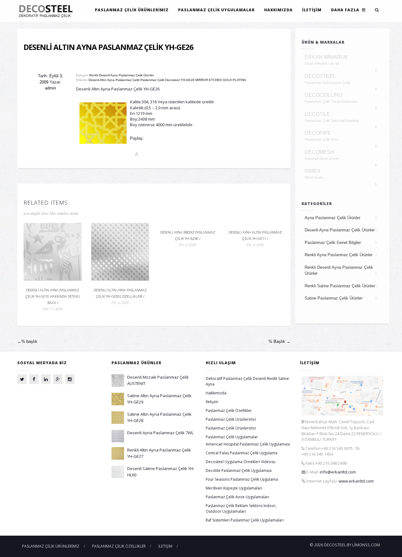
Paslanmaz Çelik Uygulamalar (216, 10)
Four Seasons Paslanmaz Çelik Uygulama (242, 479)
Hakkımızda (278, 10)
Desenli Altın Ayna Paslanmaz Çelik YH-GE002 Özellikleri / (120, 296)
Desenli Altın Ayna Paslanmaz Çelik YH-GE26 (108, 47)
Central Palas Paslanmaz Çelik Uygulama (241, 453)
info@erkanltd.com (338, 472)
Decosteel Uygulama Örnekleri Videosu (240, 461)
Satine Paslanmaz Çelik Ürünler (333, 298)
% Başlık (280, 341)
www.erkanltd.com (356, 481)
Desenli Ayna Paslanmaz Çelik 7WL (160, 432)
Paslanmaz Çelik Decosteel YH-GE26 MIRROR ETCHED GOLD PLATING (193, 80)
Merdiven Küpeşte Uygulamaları (234, 488)
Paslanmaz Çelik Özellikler (229, 410)
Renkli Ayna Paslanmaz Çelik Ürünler (338, 254)
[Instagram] (69, 379)
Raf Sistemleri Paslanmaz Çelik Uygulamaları (245, 520)
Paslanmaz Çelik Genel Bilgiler (333, 242)
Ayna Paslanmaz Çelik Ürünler (332, 217)
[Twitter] (22, 379)
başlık (27, 341)
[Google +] (57, 379)
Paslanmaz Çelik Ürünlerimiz (132, 10)
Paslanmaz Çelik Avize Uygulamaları (237, 497)
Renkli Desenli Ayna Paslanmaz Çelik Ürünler (121, 75)
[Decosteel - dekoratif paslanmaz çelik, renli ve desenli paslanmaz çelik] (47, 11)
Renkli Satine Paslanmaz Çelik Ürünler (340, 286)
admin (50, 88)
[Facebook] (34, 379)
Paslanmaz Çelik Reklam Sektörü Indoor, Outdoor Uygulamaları (241, 508)
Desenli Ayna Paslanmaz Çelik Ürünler (340, 230)
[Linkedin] (46, 379)
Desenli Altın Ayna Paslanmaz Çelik (114, 80)
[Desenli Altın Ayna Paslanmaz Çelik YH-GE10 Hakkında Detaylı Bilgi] (53, 251)
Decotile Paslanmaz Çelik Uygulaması (239, 470)
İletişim (312, 10)
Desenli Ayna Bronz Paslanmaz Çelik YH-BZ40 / (187, 238)
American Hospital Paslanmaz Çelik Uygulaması (248, 444)
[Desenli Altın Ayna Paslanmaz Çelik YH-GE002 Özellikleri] (120, 251)
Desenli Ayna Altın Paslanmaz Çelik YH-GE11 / (255, 238)
